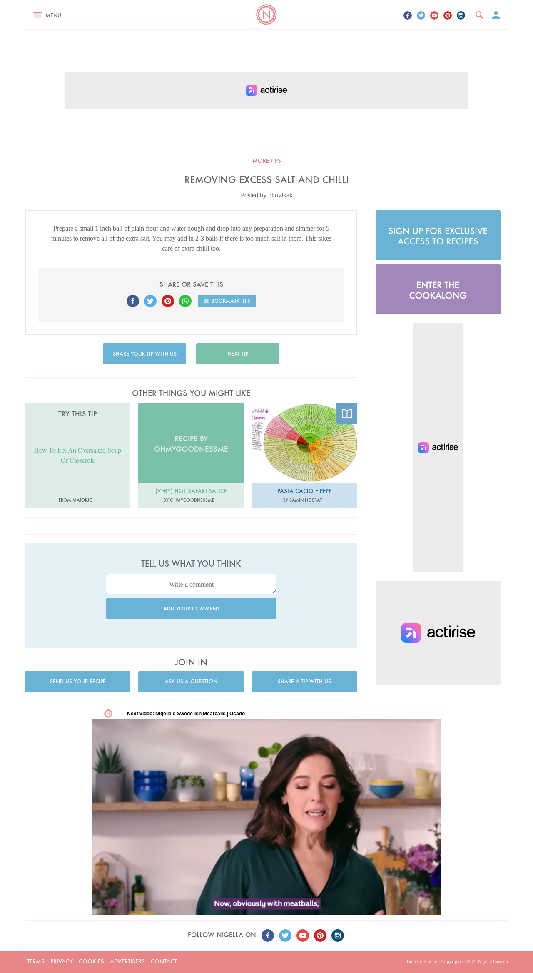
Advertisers (127, 961)
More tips (266, 160)
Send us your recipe (78, 681)
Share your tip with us (145, 353)
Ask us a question (191, 681)
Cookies (91, 961)
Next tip (237, 353)
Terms (36, 961)
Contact (164, 961)
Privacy (61, 961)
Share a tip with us (304, 681)
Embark (431, 961)
